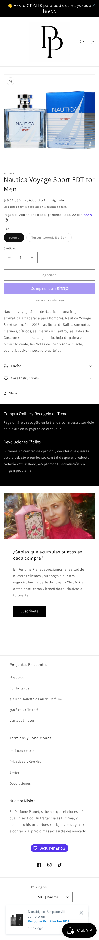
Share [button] (13, 393)
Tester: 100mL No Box (51, 238)
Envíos (15, 772)
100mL (16, 238)
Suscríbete (29, 611)
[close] (93, 5)
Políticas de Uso (22, 751)
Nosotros (17, 677)
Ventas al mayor (22, 720)
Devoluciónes (20, 783)
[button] (6, 42)
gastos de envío (17, 206)
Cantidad (10, 248)
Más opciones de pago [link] (49, 300)
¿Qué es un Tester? (24, 710)
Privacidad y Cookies (25, 761)
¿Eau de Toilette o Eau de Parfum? (36, 699)
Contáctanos (20, 688)
